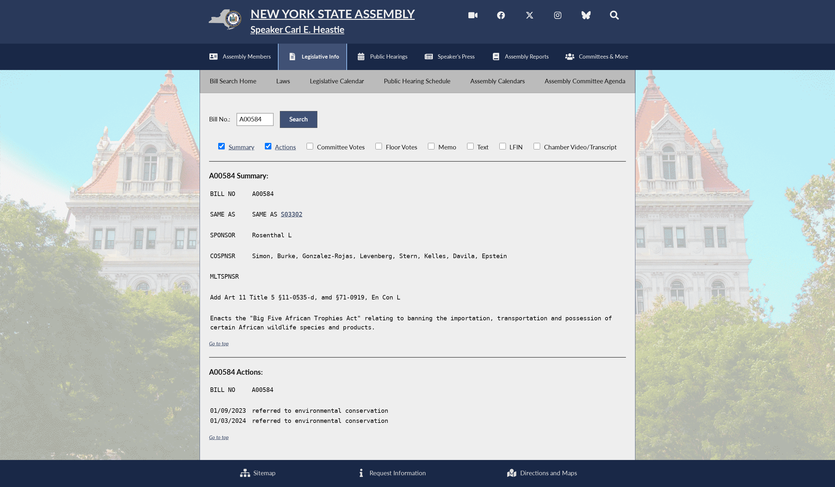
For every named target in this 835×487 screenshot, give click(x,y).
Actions (285, 147)
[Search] (614, 16)
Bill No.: (219, 119)
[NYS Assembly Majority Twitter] (529, 16)
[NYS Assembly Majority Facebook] (501, 16)
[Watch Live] (473, 16)
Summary (241, 147)
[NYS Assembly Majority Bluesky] (586, 16)
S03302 (291, 214)
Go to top (219, 343)
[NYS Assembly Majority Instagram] (558, 16)
